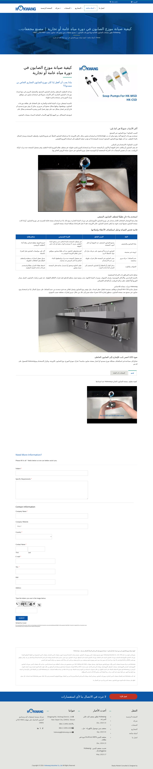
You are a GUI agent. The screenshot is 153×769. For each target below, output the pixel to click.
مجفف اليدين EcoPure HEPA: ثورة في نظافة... (92, 738)
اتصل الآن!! (123, 696)
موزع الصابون (115, 680)
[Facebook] (42, 728)
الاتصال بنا (95, 680)
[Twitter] (40, 728)
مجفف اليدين (108, 680)
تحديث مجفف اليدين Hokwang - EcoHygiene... (95, 749)
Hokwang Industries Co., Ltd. (53, 765)
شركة (57, 8)
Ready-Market (116, 766)
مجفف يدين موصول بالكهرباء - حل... (93, 728)
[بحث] (110, 2)
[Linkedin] (38, 728)
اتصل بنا (101, 8)
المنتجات (67, 8)
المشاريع (78, 8)
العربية (135, 2)
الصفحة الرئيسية (46, 8)
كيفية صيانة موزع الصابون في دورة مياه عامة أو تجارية (69, 37)
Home (98, 37)
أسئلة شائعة (90, 8)
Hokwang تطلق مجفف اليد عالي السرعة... (94, 717)
